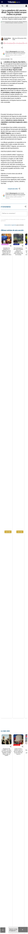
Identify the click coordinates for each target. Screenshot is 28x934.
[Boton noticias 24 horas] (6, 6)
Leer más (8, 532)
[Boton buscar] (2, 6)
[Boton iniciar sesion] (26, 6)
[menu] (2, 2)
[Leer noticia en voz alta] (2, 43)
